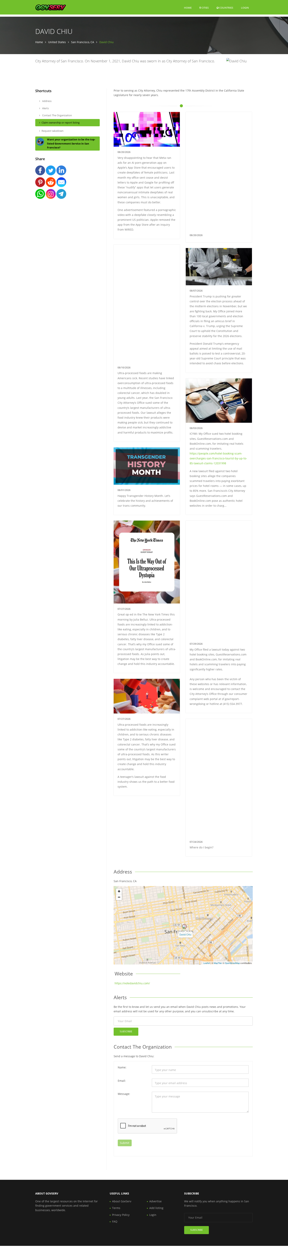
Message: (124, 1094)
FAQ (114, 1221)
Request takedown (52, 131)
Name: (122, 1067)
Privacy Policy (121, 1215)
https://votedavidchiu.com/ (132, 983)
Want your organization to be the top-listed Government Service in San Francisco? (71, 143)
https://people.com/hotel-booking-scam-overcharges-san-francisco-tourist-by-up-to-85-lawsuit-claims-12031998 (218, 458)
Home (188, 7)
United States (57, 42)
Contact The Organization (57, 115)
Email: (122, 1081)
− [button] (119, 897)
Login (245, 7)
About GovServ (121, 1201)
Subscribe (126, 1031)
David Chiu (185, 934)
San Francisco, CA (82, 42)
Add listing (156, 1208)
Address (47, 101)
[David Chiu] (184, 926)
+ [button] (119, 891)
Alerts (45, 108)
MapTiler (218, 962)
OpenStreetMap (232, 962)
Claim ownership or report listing (61, 122)
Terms (116, 1208)
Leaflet (206, 962)
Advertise (155, 1201)
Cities (205, 7)
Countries (226, 7)
